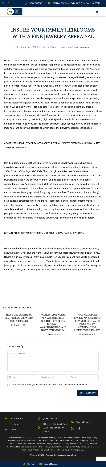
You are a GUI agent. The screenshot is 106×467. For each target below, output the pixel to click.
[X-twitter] (3, 3)
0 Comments (85, 47)
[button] (97, 11)
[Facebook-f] (8, 3)
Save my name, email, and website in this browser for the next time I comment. (50, 384)
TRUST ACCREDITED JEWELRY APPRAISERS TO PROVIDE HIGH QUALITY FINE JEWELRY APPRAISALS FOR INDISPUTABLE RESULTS (87, 322)
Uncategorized (67, 47)
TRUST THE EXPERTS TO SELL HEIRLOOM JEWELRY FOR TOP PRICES (19, 317)
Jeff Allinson (25, 47)
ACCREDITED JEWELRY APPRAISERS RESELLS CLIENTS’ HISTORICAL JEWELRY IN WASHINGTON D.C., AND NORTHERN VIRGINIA (53, 322)
